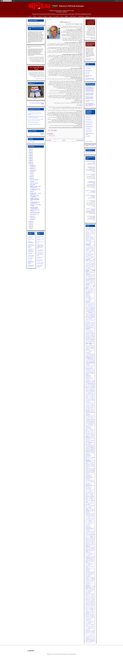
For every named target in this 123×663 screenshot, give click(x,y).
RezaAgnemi (92, 548)
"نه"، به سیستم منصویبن (34, 214)
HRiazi (93, 399)
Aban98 (92, 233)
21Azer (91, 230)
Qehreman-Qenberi (92, 538)
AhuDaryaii (87, 248)
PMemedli (87, 534)
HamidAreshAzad (88, 375)
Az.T (90, 282)
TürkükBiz (88, 606)
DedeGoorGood (92, 314)
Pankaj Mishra (93, 522)
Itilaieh (92, 412)
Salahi (86, 561)
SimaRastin (92, 580)
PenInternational (88, 527)
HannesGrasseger (88, 380)
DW (87, 320)
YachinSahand (88, 619)
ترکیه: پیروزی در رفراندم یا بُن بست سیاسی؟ (35, 189)
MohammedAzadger (89, 485)
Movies (93, 492)
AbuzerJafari (87, 236)
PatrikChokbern (88, 525)
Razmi (90, 544)
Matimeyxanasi (92, 447)
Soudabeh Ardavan (89, 124)
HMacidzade (87, 396)
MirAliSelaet (87, 467)
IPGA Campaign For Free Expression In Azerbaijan (90, 79)
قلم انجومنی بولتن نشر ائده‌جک (33, 122)
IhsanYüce (87, 404)
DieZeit (90, 315)
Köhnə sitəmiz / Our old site (90, 66)
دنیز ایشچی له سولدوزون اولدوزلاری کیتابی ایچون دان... (34, 199)
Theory (88, 599)
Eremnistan (92, 335)
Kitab (86, 430)
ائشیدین (91, 38)
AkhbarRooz (87, 249)
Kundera (92, 431)
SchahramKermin (88, 565)
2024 (30, 152)
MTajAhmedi (92, 496)
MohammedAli (88, 484)
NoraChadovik (93, 514)
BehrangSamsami (88, 297)
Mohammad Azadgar (89, 126)
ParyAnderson (90, 523)
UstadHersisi (92, 609)
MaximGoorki (93, 448)
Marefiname (90, 445)
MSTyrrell (87, 496)
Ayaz (86, 281)
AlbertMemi (87, 250)
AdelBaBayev (92, 237)
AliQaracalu (88, 259)
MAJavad (93, 442)
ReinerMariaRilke (88, 547)
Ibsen (93, 403)
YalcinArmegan (88, 621)
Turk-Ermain (87, 603)
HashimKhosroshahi (90, 383)
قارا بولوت (32, 191)
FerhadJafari (87, 349)
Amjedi (90, 262)
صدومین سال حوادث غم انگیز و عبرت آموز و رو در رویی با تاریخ (40, 254)
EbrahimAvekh (88, 321)
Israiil (91, 411)
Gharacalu (88, 366)
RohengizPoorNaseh (89, 552)
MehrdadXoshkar (88, 456)
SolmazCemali (88, 584)
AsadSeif (87, 271)
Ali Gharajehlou (88, 119)
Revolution (87, 548)
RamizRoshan (93, 542)
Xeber (88, 617)
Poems (40, 16)
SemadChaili (87, 570)
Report (93, 547)
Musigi (87, 499)
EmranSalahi (87, 334)
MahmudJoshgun (88, 442)
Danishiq (88, 311)
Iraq (93, 408)
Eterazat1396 (92, 339)
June (31, 175)
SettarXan (92, 572)
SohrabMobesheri (88, 582)
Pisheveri (92, 533)
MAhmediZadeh (88, 441)
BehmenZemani (88, 293)
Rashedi (87, 544)
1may (86, 230)
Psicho (87, 536)
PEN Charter (88, 72)
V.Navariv (87, 610)
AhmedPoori (90, 246)
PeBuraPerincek (88, 526)
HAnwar (93, 380)
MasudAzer (87, 447)
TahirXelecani (87, 595)
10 (93, 228)
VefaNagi (92, 612)
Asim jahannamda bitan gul (91, 167)
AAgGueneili (87, 233)
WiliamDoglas (92, 615)
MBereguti (93, 451)
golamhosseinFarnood (89, 368)
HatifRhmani (89, 387)
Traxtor (87, 602)
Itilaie (88, 412)
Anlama (87, 266)
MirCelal (94, 468)
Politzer (90, 535)
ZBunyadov (92, 631)
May (31, 176)
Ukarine (93, 606)
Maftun (92, 440)
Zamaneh (88, 631)
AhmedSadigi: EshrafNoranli (90, 247)
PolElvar (87, 535)
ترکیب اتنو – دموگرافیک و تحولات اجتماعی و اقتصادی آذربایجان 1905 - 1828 (40, 246)
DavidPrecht (87, 313)
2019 (30, 160)
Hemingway (87, 391)
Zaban (93, 628)
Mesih (93, 460)
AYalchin (92, 280)
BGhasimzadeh (91, 303)
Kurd (86, 432)
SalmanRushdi (91, 561)
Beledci (93, 302)
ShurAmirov (93, 579)
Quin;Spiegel (92, 539)
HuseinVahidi (92, 400)
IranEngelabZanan (88, 408)
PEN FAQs (87, 73)
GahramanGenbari (90, 362)
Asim (86, 276)
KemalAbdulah (93, 423)
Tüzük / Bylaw (88, 68)
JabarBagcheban (88, 414)
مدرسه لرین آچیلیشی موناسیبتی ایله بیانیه (34, 111)
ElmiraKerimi (87, 330)
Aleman (88, 251)
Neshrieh (87, 509)
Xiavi (92, 617)
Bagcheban (91, 289)
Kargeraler (87, 422)
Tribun (90, 602)
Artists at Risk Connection (90, 100)
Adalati (87, 237)
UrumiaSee (91, 608)
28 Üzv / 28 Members (89, 141)
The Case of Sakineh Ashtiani (31, 242)
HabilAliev (92, 373)
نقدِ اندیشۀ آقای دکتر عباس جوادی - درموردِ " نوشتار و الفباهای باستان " (31, 250)
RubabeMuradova (88, 555)
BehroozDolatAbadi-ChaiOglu (90, 298)
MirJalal (88, 469)
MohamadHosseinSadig (89, 477)
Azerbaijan (87, 284)
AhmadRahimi (88, 244)
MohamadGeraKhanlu (89, 476)
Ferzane (88, 354)
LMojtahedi (87, 435)
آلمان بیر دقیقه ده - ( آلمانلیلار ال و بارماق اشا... (35, 187)
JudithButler (87, 420)
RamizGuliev (87, 542)
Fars (93, 342)
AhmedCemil (93, 245)
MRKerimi (87, 494)
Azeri (93, 285)
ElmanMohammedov (89, 329)
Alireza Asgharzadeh (89, 122)
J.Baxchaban (87, 413)
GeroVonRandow (88, 365)
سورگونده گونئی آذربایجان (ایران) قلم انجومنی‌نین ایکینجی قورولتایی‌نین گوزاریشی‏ (36, 117)
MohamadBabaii (88, 475)
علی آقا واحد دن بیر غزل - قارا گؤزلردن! (40, 250)
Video (92, 613)
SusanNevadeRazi (88, 591)
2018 (30, 162)
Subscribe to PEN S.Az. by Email (33, 23)
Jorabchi (88, 419)
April (31, 178)
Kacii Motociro (93, 420)
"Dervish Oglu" (88, 228)
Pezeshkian (88, 531)
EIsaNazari (93, 326)
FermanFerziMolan (88, 353)
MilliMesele (93, 465)
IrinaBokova (87, 409)
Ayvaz (86, 282)
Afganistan (87, 239)
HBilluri (93, 387)
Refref (92, 545)
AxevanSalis (87, 280)
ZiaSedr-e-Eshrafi (92, 638)
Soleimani (92, 583)
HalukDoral (87, 374)
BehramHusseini (88, 295)
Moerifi (93, 472)
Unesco (87, 608)
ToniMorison (87, 601)
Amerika (87, 260)
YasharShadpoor (88, 623)
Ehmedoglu (92, 325)
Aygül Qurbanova (91, 281)
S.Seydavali (88, 558)
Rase (93, 543)
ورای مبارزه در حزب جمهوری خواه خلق (40, 263)
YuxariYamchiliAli (88, 628)
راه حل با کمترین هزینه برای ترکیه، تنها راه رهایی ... (35, 202)
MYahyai (93, 500)
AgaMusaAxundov (88, 241)
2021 (30, 157)
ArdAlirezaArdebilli (88, 268)
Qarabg (87, 538)
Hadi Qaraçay (88, 136)
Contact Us (88, 16)
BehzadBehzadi (88, 301)
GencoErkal (92, 363)
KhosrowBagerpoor (88, 427)
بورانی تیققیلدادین (92, 37)
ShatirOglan (87, 578)
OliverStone (93, 518)
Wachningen (87, 614)
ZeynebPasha (88, 637)
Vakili (93, 611)
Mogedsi (87, 473)
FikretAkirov (92, 355)
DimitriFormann (88, 316)
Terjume (87, 598)
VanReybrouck (88, 612)
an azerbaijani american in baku (91, 182)
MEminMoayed (88, 460)
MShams (92, 495)
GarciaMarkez (88, 363)
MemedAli (93, 457)
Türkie (87, 604)
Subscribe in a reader (89, 152)
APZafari (88, 267)
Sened (93, 571)
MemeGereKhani (90, 458)
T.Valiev (93, 593)
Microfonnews (92, 463)
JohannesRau (88, 418)
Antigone (93, 266)
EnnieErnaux (87, 335)
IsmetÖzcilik (87, 411)
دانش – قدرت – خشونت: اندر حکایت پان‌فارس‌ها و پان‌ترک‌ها (31, 246)
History (88, 395)
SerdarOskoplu (88, 572)
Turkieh (91, 604)
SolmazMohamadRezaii (89, 585)
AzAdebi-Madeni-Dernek (89, 283)
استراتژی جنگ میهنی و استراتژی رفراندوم (34, 208)
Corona (89, 310)
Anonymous (88, 161)
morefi (90, 490)
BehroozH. (90, 299)
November (32, 166)
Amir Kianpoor (93, 261)
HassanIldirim (93, 384)
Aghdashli (93, 241)
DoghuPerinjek (93, 317)
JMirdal (92, 417)
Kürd (92, 432)
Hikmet (94, 394)
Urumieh (87, 609)
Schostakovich (88, 566)
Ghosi (86, 367)
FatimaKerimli (93, 345)
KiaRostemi (92, 429)
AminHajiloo (87, 261)
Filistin (91, 356)
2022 (30, 155)
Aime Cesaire (92, 248)
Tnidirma (88, 600)
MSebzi (87, 495)
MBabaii (87, 450)
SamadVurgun (88, 562)
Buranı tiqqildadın (88, 58)
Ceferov (87, 308)
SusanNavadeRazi (90, 590)
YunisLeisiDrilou (88, 626)
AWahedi (87, 279)
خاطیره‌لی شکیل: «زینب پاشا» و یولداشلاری (40, 266)
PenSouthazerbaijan (89, 528)
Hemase (87, 390)
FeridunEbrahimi (88, 352)
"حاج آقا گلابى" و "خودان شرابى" (30, 258)
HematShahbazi (91, 390)
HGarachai (93, 393)
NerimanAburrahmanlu (89, 508)
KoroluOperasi (88, 431)
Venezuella (87, 613)
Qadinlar (91, 536)
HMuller (92, 396)
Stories (45, 16)
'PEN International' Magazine (89, 76)
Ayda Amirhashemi (89, 121)
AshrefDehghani (88, 275)
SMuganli (91, 581)
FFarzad (87, 355)
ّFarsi (93, 343)
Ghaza (93, 366)
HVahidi (88, 403)
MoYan (87, 493)
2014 (30, 224)
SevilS (86, 573)
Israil (94, 411)
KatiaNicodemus (92, 422)
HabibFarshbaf (91, 372)
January (32, 219)
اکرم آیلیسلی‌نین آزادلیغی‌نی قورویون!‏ (34, 120)
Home (30, 16)
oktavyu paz (90, 517)
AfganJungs (92, 239)
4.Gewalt (87, 231)
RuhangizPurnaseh (88, 556)
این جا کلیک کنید (41, 78)
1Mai (93, 229)
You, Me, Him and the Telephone (31, 265)
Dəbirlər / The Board (89, 115)
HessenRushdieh (90, 392)
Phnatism (92, 532)
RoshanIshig (87, 553)
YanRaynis (93, 621)
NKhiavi (87, 513)
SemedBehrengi (88, 571)
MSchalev (92, 494)
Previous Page (80, 140)
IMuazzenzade (93, 405)
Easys (92, 320)
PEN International (89, 70)
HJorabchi (92, 395)
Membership (80, 16)
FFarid (93, 354)
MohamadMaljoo (88, 478)
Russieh (94, 556)
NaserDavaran (88, 504)
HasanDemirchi (88, 382)
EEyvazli (87, 325)
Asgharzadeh (88, 274)
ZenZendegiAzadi (88, 636)
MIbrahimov (87, 463)
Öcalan (87, 516)
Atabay (94, 276)
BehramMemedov (88, 296)
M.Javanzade (88, 438)
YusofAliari (93, 626)
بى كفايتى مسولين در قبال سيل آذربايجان (34, 196)
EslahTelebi (92, 338)
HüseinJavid (87, 400)
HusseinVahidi (93, 402)
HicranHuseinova (89, 394)
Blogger (74, 654)
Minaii (93, 466)
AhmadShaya (88, 245)
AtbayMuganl (90, 277)
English (66, 16)
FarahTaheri (87, 341)
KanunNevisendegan (90, 421)
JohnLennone (93, 418)
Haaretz (87, 372)
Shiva (92, 578)
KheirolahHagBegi (88, 426)
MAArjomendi (87, 440)
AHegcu (90, 242)
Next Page (48, 140)
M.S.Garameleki (88, 439)
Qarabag (91, 537)
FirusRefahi (88, 358)
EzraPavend (92, 340)
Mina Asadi (88, 466)
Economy (93, 322)
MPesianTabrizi (91, 493)
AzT (94, 286)
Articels (92, 269)
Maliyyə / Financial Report (90, 145)
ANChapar (87, 265)
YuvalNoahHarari (90, 627)
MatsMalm (88, 448)
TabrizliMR (91, 594)
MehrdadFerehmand (89, 455)
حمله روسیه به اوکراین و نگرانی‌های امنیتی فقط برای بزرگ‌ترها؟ (31, 262)
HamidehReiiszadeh (88, 377)
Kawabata (88, 423)
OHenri (90, 516)
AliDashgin (88, 257)
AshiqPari (92, 274)
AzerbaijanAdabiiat (88, 285)
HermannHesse (93, 391)
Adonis (87, 238)
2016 (30, 221)
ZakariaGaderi (88, 629)
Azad (93, 282)
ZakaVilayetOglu (88, 630)
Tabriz (86, 594)
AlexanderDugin (92, 251)
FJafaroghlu (93, 358)
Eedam (93, 324)
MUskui (92, 499)
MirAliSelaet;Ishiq (88, 468)
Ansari (90, 266)
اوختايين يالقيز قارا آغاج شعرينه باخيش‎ (31, 256)
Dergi (87, 315)
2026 (30, 149)
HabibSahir (87, 373)
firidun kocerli (93, 357)
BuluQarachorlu (88, 306)
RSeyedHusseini (90, 554)
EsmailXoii (87, 339)
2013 (30, 226)
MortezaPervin (88, 492)
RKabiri (87, 550)
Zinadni (93, 639)
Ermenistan (87, 338)
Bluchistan (93, 304)
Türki (92, 603)
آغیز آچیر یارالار (32, 184)
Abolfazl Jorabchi (89, 131)
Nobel (94, 513)
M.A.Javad (87, 436)
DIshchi (87, 317)
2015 (30, 223)
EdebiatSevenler (88, 324)
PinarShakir (87, 533)
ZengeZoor (91, 635)
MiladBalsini (93, 464)
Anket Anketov (30, 253)
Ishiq (86, 410)
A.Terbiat (92, 232)
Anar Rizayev (92, 264)
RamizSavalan (89, 543)
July (31, 173)
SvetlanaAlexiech (88, 592)
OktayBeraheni (88, 518)
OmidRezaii (88, 519)
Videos (50, 16)
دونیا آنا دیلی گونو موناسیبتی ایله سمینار (34, 124)
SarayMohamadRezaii (89, 563)
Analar (87, 264)
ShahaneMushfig (88, 575)
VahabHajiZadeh (88, 611)
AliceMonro (87, 256)
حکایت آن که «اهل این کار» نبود (40, 257)
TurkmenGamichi (92, 605)
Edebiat (93, 323)
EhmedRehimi (88, 326)
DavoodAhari (92, 313)
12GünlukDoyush (88, 229)
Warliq (86, 615)
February (32, 217)
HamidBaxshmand (88, 376)
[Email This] (51, 130)
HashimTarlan (87, 384)
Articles (34, 16)
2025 (30, 150)
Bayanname (92, 292)
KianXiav (87, 429)
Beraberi (87, 303)
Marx (94, 445)
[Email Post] (49, 130)
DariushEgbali (93, 311)
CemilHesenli (92, 308)
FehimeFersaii (92, 347)
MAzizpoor (92, 449)
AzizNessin (87, 286)
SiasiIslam (88, 580)
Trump (93, 602)
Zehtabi (92, 632)
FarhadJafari (89, 342)
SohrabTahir (87, 583)
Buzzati (93, 306)
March (31, 216)
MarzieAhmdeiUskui (90, 446)
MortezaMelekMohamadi (89, 491)
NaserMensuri (88, 505)
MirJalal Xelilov (93, 469)
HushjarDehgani (88, 401)
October (32, 168)
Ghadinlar (93, 365)
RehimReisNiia (88, 546)
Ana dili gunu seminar (92, 217)
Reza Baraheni (88, 117)
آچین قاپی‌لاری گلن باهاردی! (35, 212)
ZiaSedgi (87, 638)
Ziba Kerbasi (89, 639)
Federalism (87, 347)
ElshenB (93, 332)
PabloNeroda (87, 522)
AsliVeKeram (90, 276)
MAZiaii (88, 449)
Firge (94, 356)
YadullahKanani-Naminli (89, 620)
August (31, 171)
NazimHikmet (93, 505)
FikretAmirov (87, 356)
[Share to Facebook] (54, 130)
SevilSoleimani (92, 573)
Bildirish (89, 304)
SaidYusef (92, 560)
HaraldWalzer (89, 381)
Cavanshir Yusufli (92, 307)
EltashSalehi (87, 333)
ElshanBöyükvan (88, 332)
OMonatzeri (93, 519)
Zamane (94, 630)
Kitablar (92, 430)
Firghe (88, 357)
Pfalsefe (93, 531)
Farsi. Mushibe (89, 344)
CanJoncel (87, 307)
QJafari (88, 539)
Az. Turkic (56, 16)
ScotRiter (92, 566)
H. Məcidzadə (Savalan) (90, 371)
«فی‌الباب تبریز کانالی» (34, 182)
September (32, 170)
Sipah (86, 581)
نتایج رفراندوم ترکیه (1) (34, 179)
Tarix (89, 596)
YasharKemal (90, 622)
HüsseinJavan (88, 402)
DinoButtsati (93, 316)
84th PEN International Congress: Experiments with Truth (90, 94)
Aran (93, 267)
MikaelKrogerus (88, 464)
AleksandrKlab (93, 250)
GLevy (92, 367)
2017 (30, 163)
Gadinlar (94, 361)
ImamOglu (92, 404)
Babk (86, 289)
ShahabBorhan (91, 574)
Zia (92, 637)
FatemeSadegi (88, 345)
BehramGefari (88, 294)
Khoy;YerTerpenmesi (89, 428)
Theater (94, 598)
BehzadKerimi (88, 302)
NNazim (91, 513)
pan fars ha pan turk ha (93, 175)
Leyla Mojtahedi (88, 128)
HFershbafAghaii (88, 393)
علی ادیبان (88, 200)
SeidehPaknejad (88, 569)
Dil (93, 315)
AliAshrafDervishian (88, 255)
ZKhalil (87, 640)
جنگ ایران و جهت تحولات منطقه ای (40, 260)
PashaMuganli (88, 524)
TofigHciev (92, 600)
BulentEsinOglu (90, 305)
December (32, 165)
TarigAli (87, 596)
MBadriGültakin (91, 450)
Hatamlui (93, 386)
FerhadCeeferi (91, 348)
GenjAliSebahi (88, 364)
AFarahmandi (92, 238)
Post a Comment (52, 135)
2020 (30, 158)
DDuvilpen (87, 314)
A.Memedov (87, 232)
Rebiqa (93, 544)
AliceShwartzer (93, 256)
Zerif (93, 636)
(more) (94, 164)
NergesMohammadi (88, 507)
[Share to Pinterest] (56, 130)
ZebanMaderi (87, 632)
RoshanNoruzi (93, 553)
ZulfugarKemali (93, 641)
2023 (30, 154)
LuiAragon (92, 435)
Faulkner (88, 346)
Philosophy (87, 532)
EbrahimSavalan (88, 322)
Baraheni (87, 292)
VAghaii (92, 610)
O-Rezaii (92, 515)
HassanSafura (88, 386)
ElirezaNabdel (88, 328)
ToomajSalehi (92, 601)
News (92, 510)
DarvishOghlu (90, 312)
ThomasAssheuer (92, 599)
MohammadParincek (89, 483)
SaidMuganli (87, 560)
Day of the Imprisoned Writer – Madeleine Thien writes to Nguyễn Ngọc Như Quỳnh (90, 104)
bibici (86, 304)
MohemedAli (87, 486)
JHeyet (87, 417)
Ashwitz (93, 275)
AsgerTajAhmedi (88, 273)
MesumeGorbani (88, 461)
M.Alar (92, 436)
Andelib (92, 265)
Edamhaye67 (89, 323)
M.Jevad (93, 438)
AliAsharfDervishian (90, 254)
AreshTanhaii (87, 269)
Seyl (86, 574)
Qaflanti (87, 537)
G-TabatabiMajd (89, 361)
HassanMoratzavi (90, 385)
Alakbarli (92, 249)
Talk (92, 595)
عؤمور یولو (32, 181)
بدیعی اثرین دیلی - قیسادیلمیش (31, 237)
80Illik (92, 231)
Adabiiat (92, 236)
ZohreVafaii (90, 640)
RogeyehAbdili (88, 551)
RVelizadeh (88, 557)
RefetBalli (87, 545)
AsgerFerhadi (92, 272)
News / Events (73, 16)
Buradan (87, 59)
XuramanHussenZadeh (89, 618)
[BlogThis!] (52, 130)
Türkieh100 (87, 605)
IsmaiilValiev (92, 410)
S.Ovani (93, 557)
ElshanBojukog (90, 331)
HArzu (93, 381)
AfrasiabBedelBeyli (88, 240)
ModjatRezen (89, 472)
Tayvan (93, 596)
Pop (93, 535)
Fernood (94, 353)
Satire (94, 563)
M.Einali (87, 437)
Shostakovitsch (88, 579)
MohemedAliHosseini (89, 487)
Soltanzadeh (88, 586)
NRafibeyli (88, 515)
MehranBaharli (88, 454)
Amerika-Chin (92, 260)
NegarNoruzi (90, 506)
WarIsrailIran (92, 614)
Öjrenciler (93, 516)
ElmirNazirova (93, 330)
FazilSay (92, 346)
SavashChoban (90, 564)
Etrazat (87, 340)
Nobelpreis (88, 514)
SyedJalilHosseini (88, 593)
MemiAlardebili (88, 459)
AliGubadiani (90, 258)
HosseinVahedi (88, 399)
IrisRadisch (92, 409)
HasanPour (93, 382)
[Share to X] (53, 130)
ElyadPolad (92, 333)
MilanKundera (89, 465)
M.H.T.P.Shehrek (92, 437)
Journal (92, 419)
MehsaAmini (87, 457)
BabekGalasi (91, 288)
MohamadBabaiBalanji (89, 474)
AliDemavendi (93, 257)
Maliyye (87, 445)
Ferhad (87, 348)
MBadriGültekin (88, 451)
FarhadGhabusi (93, 341)
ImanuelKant (87, 405)
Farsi (62, 16)
